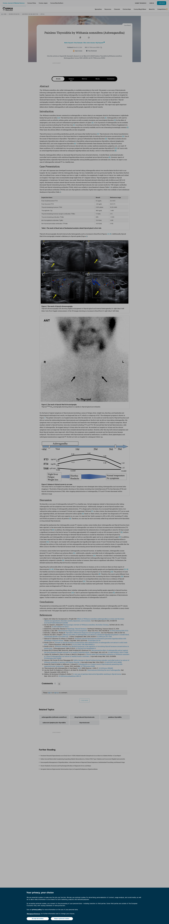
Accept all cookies (38, 918)
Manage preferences (33, 913)
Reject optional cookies (61, 918)
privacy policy (37, 909)
